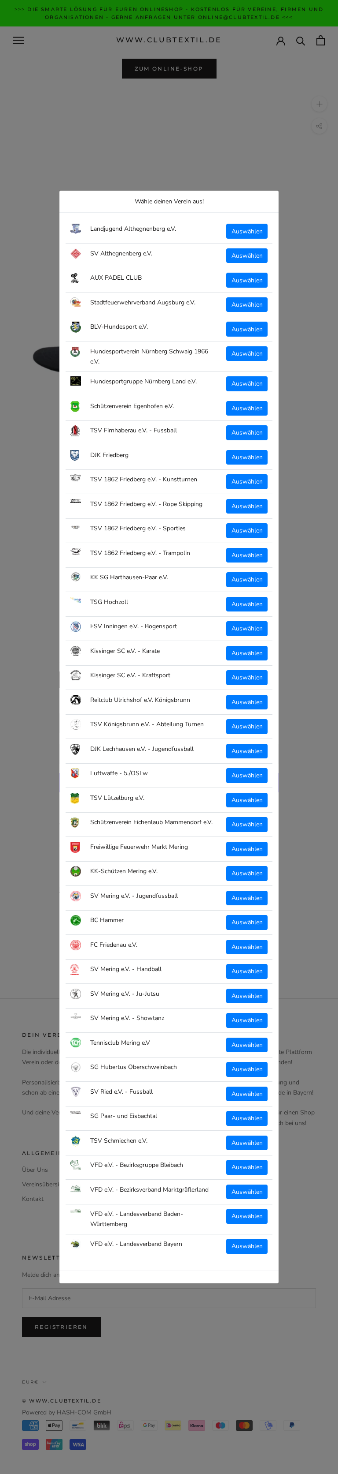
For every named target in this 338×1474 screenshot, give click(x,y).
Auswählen (247, 231)
